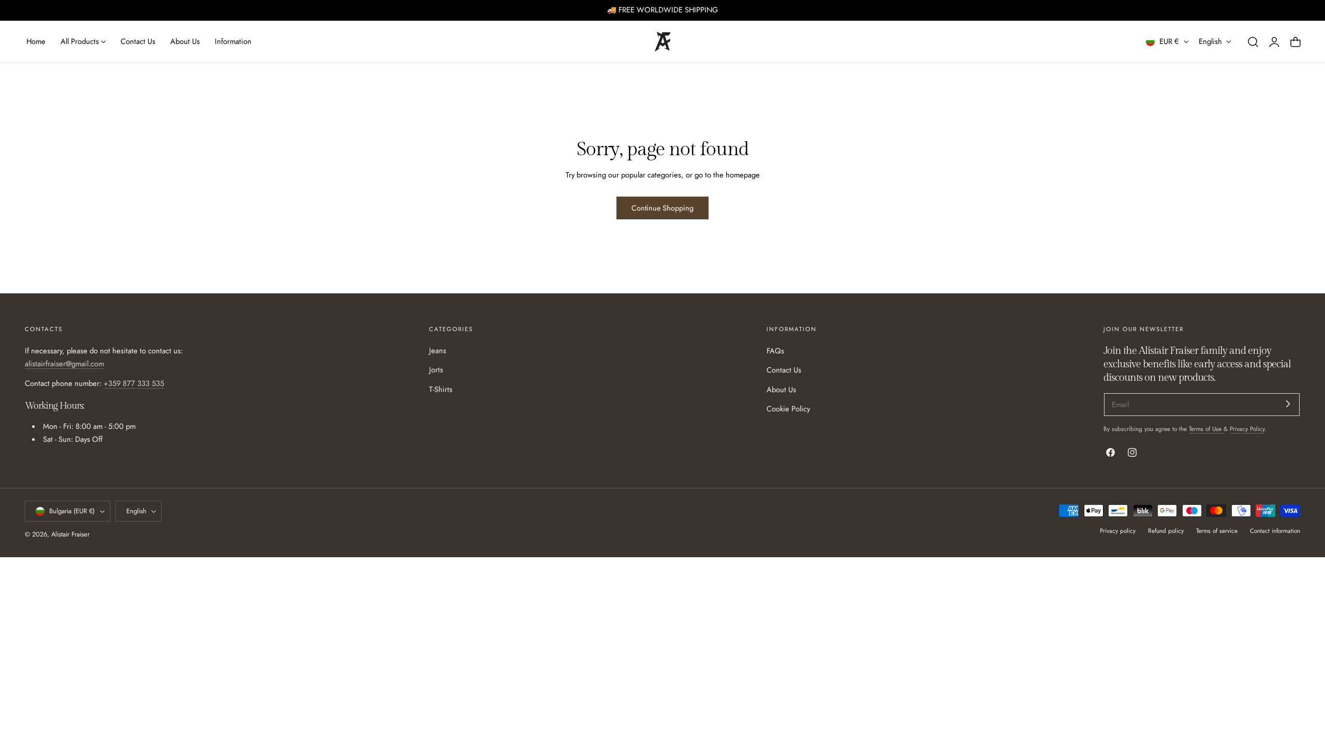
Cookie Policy (788, 408)
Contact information (1275, 530)
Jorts (436, 370)
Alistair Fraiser (70, 535)
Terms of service (1217, 530)
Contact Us (784, 370)
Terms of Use (1206, 428)
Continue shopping (662, 208)
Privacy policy (1118, 530)
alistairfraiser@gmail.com (64, 364)
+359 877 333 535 (134, 383)
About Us (781, 389)
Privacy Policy (1247, 428)
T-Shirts (440, 389)
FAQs (775, 350)
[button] (1253, 41)
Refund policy (1166, 530)
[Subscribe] (1287, 404)
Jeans (437, 350)
